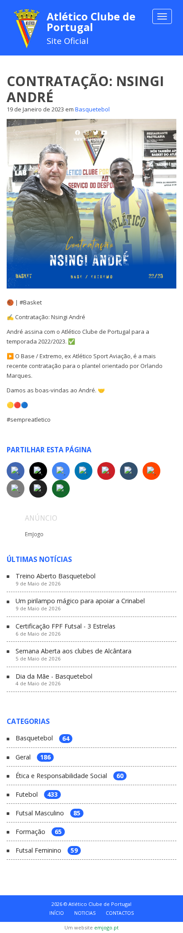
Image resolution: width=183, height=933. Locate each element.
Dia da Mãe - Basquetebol (54, 680)
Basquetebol (92, 109)
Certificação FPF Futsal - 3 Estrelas (65, 630)
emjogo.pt (106, 927)
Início (56, 913)
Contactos (120, 913)
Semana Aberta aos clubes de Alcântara (73, 655)
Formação (39, 832)
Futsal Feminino (47, 850)
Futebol (37, 795)
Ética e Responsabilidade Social (69, 776)
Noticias (84, 913)
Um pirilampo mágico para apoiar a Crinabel (80, 604)
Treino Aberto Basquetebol (55, 580)
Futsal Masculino (48, 813)
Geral (33, 757)
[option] (91, 533)
